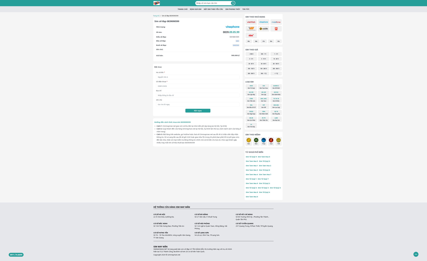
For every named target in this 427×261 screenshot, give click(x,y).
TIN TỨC (245, 9)
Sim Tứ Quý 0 (264, 161)
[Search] (233, 3)
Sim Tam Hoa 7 (265, 174)
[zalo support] (415, 254)
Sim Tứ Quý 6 (251, 188)
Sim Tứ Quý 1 (251, 179)
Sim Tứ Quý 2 (264, 183)
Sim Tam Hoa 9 (252, 183)
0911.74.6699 (16, 254)
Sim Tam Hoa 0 (264, 157)
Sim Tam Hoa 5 (252, 161)
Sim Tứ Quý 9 (251, 157)
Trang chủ (156, 16)
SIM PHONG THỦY (232, 9)
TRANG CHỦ (182, 9)
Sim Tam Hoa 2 (265, 165)
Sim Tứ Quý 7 (263, 179)
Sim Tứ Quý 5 (275, 188)
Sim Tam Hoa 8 (252, 192)
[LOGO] (156, 3)
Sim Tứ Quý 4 (264, 192)
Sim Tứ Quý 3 (263, 188)
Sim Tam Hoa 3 (252, 170)
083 (237, 41)
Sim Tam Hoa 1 (252, 165)
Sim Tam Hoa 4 (252, 174)
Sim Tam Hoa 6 (252, 196)
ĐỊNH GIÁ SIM (195, 9)
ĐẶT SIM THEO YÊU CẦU (213, 9)
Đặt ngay (198, 110)
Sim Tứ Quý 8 (264, 170)
